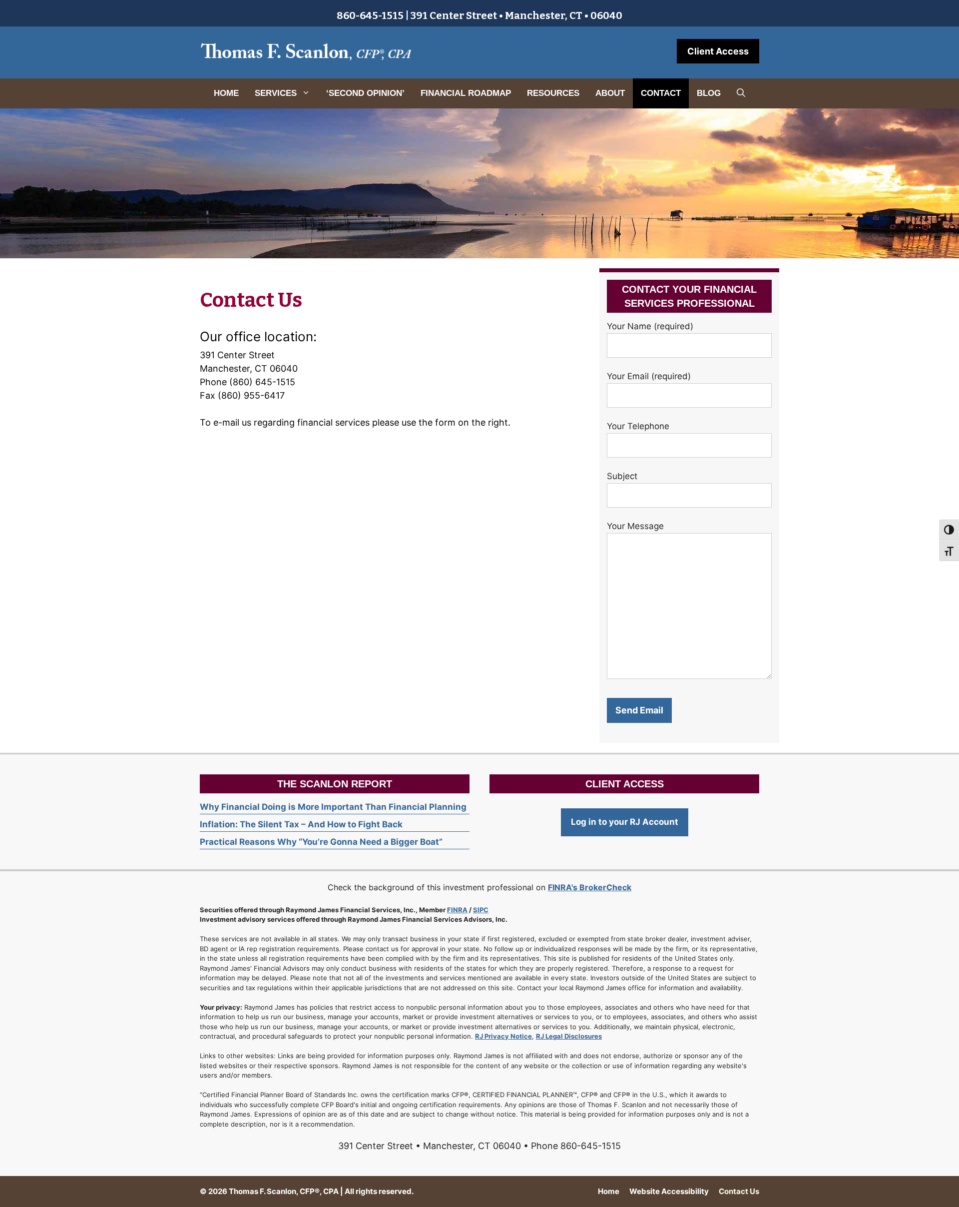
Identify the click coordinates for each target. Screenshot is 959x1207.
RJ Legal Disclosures (569, 1036)
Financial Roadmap (466, 93)
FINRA (457, 910)
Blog (709, 93)
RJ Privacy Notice (503, 1036)
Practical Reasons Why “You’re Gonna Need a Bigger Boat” (321, 842)
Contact (661, 93)
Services (276, 93)
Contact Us (739, 1191)
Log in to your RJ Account (624, 822)
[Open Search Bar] (741, 93)
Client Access (718, 51)
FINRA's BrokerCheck (589, 887)
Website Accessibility (669, 1191)
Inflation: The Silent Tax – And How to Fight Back (301, 824)
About (610, 93)
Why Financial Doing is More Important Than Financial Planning (333, 807)
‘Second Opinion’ (365, 93)
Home (226, 93)
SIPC (480, 910)
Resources (553, 93)
